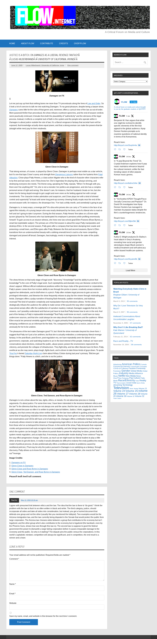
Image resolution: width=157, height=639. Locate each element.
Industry (124, 373)
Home (12, 43)
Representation (121, 383)
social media (131, 383)
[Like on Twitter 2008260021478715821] (125, 149)
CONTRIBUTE (46, 43)
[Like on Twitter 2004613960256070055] (125, 225)
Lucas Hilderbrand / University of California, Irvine (45, 65)
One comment (72, 65)
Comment (14, 559)
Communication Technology (138, 366)
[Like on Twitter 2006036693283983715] (125, 187)
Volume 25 (131, 390)
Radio (137, 380)
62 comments (135, 337)
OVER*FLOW (80, 43)
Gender (125, 370)
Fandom (132, 368)
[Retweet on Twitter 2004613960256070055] (120, 225)
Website (12, 603)
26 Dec (128, 195)
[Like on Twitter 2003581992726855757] (125, 263)
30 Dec (128, 157)
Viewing (136, 388)
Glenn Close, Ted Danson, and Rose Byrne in (35, 472)
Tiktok (131, 388)
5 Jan (128, 116)
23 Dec (128, 232)
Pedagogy (125, 378)
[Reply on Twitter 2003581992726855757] (115, 263)
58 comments (136, 345)
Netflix (121, 375)
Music (115, 376)
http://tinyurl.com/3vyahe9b (125, 259)
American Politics (131, 364)
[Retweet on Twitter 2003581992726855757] (120, 263)
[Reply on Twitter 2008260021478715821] (115, 149)
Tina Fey (13, 353)
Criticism (124, 368)
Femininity (140, 368)
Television (121, 388)
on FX (18, 463)
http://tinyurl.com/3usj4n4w (125, 145)
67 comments (135, 323)
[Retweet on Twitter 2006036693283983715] (120, 187)
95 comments (132, 301)
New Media (131, 376)
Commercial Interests (121, 366)
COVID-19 (117, 368)
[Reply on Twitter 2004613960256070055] (115, 225)
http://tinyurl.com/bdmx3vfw (125, 183)
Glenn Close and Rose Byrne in (29, 469)
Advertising (117, 364)
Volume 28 (134, 393)
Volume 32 (139, 396)
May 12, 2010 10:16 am (29, 500)
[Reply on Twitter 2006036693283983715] (115, 187)
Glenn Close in (22, 466)
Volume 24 (119, 391)
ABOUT (27, 43)
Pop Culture (134, 378)
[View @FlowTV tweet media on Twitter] (139, 145)
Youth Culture (117, 398)
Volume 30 (121, 396)
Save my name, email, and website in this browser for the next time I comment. (43, 616)
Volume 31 (130, 396)
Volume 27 (123, 393)
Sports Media (141, 383)
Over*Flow (117, 378)
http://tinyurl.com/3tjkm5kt (125, 221)
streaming (117, 385)
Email (12, 594)
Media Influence (136, 373)
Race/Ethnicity (126, 380)
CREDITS (63, 43)
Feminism (117, 371)
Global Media (136, 371)
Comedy (144, 364)
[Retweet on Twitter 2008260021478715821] (120, 149)
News (138, 376)
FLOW (122, 116)
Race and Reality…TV (123, 341)
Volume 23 (143, 388)
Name (12, 584)
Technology (127, 385)
